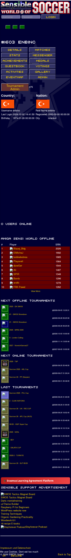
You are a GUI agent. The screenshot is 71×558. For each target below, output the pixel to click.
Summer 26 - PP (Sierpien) (19, 377)
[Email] (24, 542)
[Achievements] (14, 60)
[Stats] (14, 55)
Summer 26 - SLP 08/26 (18, 463)
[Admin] (42, 77)
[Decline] (16, 555)
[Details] (14, 49)
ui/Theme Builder (10, 504)
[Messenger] (42, 55)
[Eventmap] (14, 77)
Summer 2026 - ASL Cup (18, 369)
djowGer (17, 265)
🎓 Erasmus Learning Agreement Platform (28, 480)
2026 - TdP (13, 361)
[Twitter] (10, 542)
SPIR (16, 274)
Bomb (16, 278)
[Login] (51, 17)
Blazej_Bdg (19, 248)
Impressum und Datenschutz (15, 547)
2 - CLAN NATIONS (17, 401)
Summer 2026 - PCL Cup (19, 393)
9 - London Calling (16, 338)
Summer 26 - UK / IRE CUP (20, 408)
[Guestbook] (14, 66)
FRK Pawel (19, 287)
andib (16, 282)
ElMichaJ (18, 252)
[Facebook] (3, 542)
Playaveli (18, 261)
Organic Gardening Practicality (17, 517)
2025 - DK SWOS (16, 306)
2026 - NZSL (14, 432)
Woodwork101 (8, 520)
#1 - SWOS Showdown (18, 314)
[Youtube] (17, 542)
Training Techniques (11, 513)
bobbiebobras (20, 257)
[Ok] (4, 555)
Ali (14, 270)
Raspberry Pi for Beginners (15, 507)
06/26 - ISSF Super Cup (18, 424)
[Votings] (42, 66)
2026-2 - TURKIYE (16, 455)
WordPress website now (13, 510)
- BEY (11, 440)
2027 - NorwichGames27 (18, 345)
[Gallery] (42, 71)
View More (35, 291)
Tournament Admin (14, 87)
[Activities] (14, 71)
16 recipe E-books (10, 523)
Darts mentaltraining (11, 500)
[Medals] (42, 60)
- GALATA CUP (15, 447)
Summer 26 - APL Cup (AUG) (20, 416)
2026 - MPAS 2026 (16, 330)
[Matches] (42, 49)
